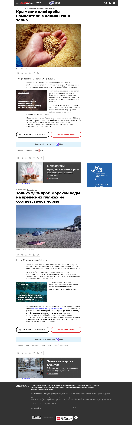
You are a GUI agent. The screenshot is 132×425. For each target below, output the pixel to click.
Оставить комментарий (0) (66, 134)
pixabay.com (24, 68)
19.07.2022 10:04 (21, 8)
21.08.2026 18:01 (21, 190)
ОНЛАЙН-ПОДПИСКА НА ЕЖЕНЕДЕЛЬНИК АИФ (61, 385)
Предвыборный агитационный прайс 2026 (80, 387)
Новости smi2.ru (23, 184)
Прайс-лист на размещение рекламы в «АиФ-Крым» (47, 387)
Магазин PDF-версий (84, 385)
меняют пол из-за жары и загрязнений (48, 309)
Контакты (96, 385)
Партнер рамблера (48, 417)
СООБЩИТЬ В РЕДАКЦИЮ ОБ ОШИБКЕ (42, 389)
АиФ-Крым (30, 250)
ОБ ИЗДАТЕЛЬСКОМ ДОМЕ (38, 385)
